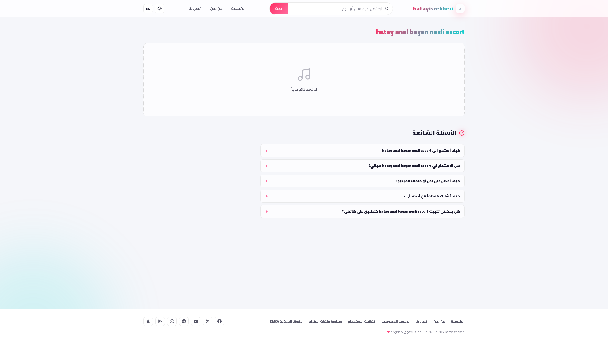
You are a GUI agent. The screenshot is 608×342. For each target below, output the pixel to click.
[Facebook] (219, 321)
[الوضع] (159, 8)
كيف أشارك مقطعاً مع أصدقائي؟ (432, 196)
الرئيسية (238, 8)
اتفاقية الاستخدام (362, 321)
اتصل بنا (195, 8)
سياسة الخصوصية (395, 321)
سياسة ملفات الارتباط (325, 321)
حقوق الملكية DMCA (286, 321)
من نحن (216, 8)
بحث (278, 8)
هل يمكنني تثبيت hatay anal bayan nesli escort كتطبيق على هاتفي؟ (401, 211)
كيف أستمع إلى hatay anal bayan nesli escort (421, 150)
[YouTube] (195, 321)
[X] (207, 321)
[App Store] (148, 321)
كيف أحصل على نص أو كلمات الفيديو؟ (427, 180)
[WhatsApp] (172, 321)
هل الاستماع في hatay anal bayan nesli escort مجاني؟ (414, 165)
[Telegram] (184, 321)
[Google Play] (160, 321)
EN (148, 8)
